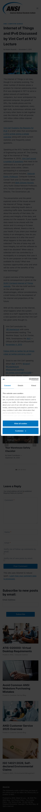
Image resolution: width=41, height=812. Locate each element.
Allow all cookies (20, 423)
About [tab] (33, 385)
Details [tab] (20, 385)
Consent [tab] (7, 385)
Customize (19, 431)
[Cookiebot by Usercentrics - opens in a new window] (29, 379)
